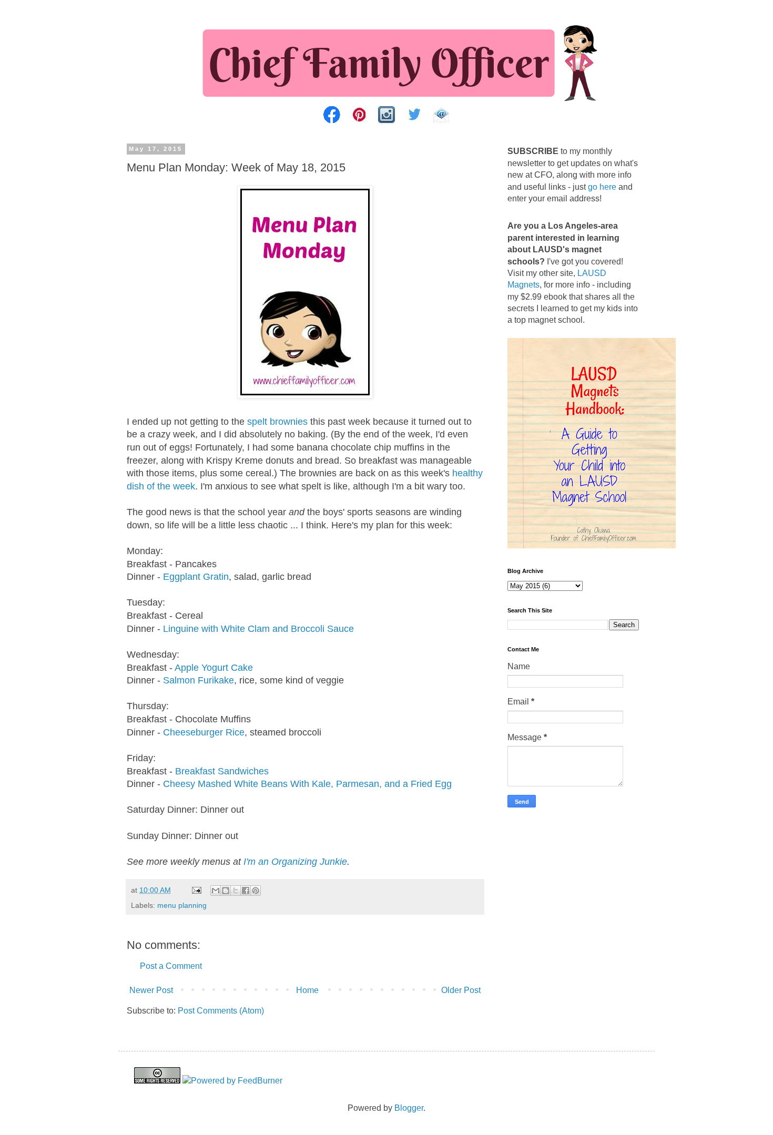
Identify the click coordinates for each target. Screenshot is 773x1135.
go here (602, 186)
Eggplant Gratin (196, 576)
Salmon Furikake (198, 680)
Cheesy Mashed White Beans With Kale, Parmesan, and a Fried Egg (307, 784)
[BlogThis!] (225, 890)
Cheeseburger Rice (204, 732)
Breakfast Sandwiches (222, 771)
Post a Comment (171, 966)
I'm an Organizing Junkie (295, 861)
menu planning (182, 905)
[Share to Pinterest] (255, 890)
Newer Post (151, 990)
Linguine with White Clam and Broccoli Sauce (258, 628)
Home (307, 990)
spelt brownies (277, 421)
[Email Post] (196, 890)
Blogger (408, 1107)
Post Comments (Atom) (221, 1010)
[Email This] (215, 890)
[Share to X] (235, 890)
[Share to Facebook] (245, 890)
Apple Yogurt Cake (214, 667)
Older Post (461, 990)
